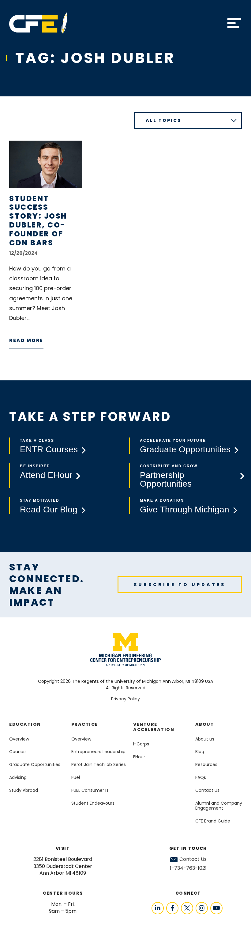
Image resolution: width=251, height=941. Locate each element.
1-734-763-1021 (188, 868)
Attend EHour (46, 475)
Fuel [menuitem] (75, 777)
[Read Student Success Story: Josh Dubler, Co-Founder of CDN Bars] (45, 164)
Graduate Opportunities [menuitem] (34, 764)
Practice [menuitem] (84, 724)
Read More (26, 340)
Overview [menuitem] (19, 739)
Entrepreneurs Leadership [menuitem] (98, 752)
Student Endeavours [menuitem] (92, 803)
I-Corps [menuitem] (141, 744)
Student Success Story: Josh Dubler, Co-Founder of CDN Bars (38, 220)
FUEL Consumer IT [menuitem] (90, 790)
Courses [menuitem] (18, 752)
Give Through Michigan (184, 509)
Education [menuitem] (25, 724)
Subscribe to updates (180, 584)
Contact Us (193, 859)
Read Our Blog (48, 509)
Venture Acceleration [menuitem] (153, 727)
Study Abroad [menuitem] (23, 790)
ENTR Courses (49, 449)
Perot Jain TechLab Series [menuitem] (98, 764)
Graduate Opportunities (185, 449)
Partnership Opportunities (166, 479)
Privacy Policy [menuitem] (125, 699)
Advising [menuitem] (18, 777)
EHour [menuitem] (139, 757)
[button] (234, 23)
